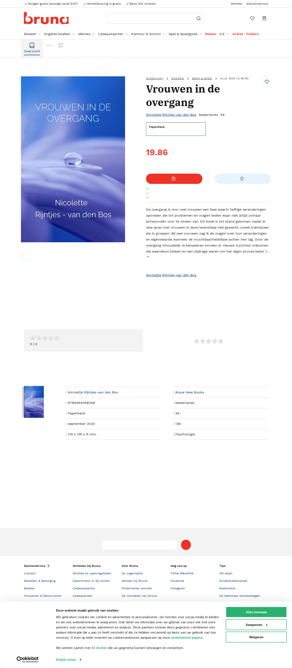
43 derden (99, 648)
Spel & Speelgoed (183, 34)
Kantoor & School (146, 34)
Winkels (236, 3)
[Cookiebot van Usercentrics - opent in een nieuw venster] (27, 659)
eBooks (84, 34)
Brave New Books (189, 392)
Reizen (210, 34)
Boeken (30, 34)
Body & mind (202, 78)
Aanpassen (254, 624)
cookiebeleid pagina (187, 637)
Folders (252, 34)
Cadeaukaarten (110, 34)
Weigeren (256, 637)
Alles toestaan (256, 612)
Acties (238, 34)
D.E (222, 34)
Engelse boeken (57, 34)
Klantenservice (257, 3)
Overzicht (154, 78)
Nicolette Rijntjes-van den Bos (171, 115)
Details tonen (66, 659)
